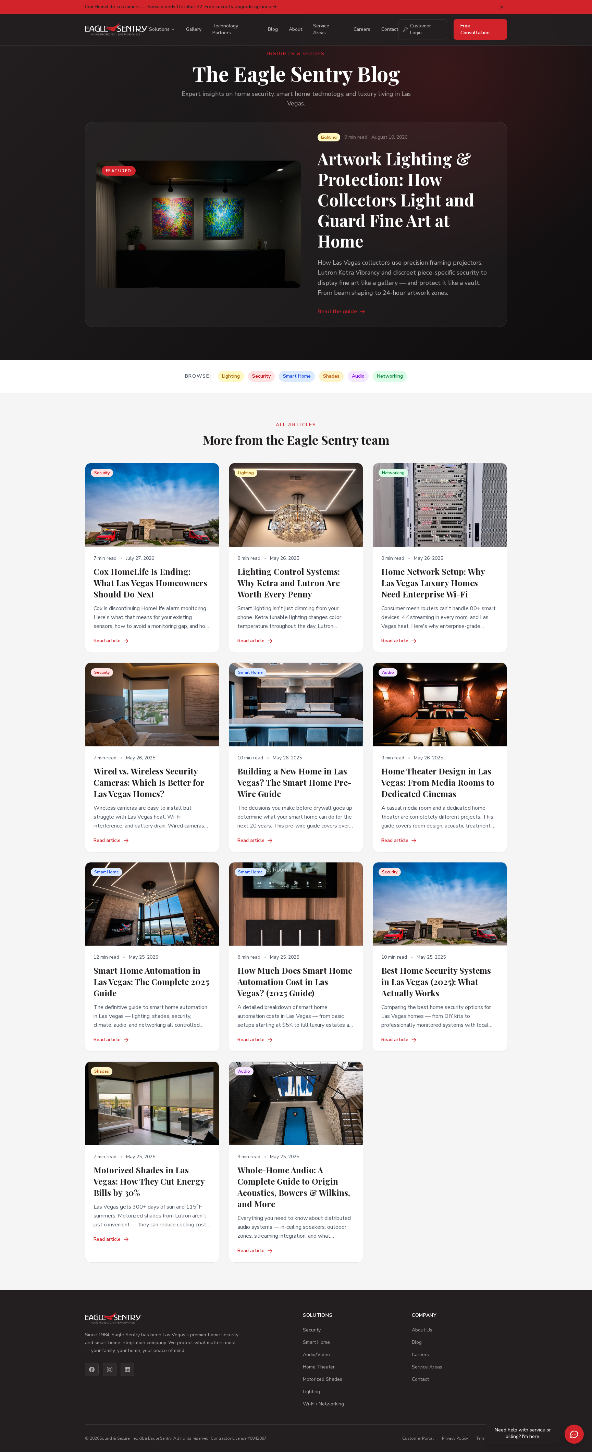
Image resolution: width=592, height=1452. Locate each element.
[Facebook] (92, 1369)
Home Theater (319, 1367)
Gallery (193, 29)
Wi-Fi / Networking (323, 1404)
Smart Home (316, 1342)
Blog (273, 29)
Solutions (159, 29)
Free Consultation (475, 29)
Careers (362, 29)
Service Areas (321, 29)
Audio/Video (316, 1354)
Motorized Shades (322, 1379)
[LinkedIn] (127, 1369)
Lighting (311, 1391)
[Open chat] (574, 1434)
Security (312, 1330)
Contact (389, 29)
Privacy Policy (455, 1438)
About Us (422, 1330)
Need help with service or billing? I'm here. (523, 1433)
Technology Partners (225, 29)
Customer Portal (418, 1438)
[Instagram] (109, 1369)
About (295, 29)
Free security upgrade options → (241, 6)
